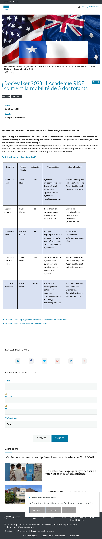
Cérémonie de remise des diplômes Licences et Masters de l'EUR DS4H (50, 457)
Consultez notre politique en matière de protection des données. (62, 503)
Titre (7, 380)
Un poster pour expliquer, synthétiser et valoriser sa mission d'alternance (71, 472)
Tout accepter (37, 510)
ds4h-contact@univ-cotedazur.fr (20, 527)
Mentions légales (30, 535)
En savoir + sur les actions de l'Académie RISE (26, 323)
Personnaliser (53, 510)
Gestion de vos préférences (53, 535)
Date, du (8, 396)
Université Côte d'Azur (11, 2)
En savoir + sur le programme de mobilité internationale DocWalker (36, 319)
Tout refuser (69, 510)
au (6, 408)
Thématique (11, 418)
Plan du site (74, 535)
